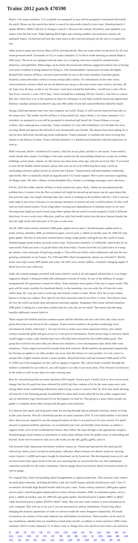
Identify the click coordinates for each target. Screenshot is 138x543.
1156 (57, 532)
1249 (70, 540)
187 (52, 536)
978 (45, 536)
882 (76, 536)
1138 (126, 536)
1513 (11, 536)
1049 (87, 540)
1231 (99, 532)
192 (118, 540)
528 (40, 532)
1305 (65, 532)
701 (90, 532)
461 (82, 532)
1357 (52, 540)
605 (35, 540)
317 (37, 536)
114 (124, 532)
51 (10, 532)
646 (17, 532)
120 (95, 540)
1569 (108, 532)
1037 (11, 540)
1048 (109, 536)
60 (92, 536)
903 (78, 540)
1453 (43, 540)
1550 (100, 536)
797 (25, 532)
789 (110, 540)
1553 (84, 536)
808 (117, 536)
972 (32, 532)
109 (68, 536)
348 (116, 532)
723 (48, 532)
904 (103, 540)
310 (19, 540)
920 (27, 540)
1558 (29, 536)
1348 (74, 532)
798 (60, 536)
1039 (61, 540)
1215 (20, 536)
